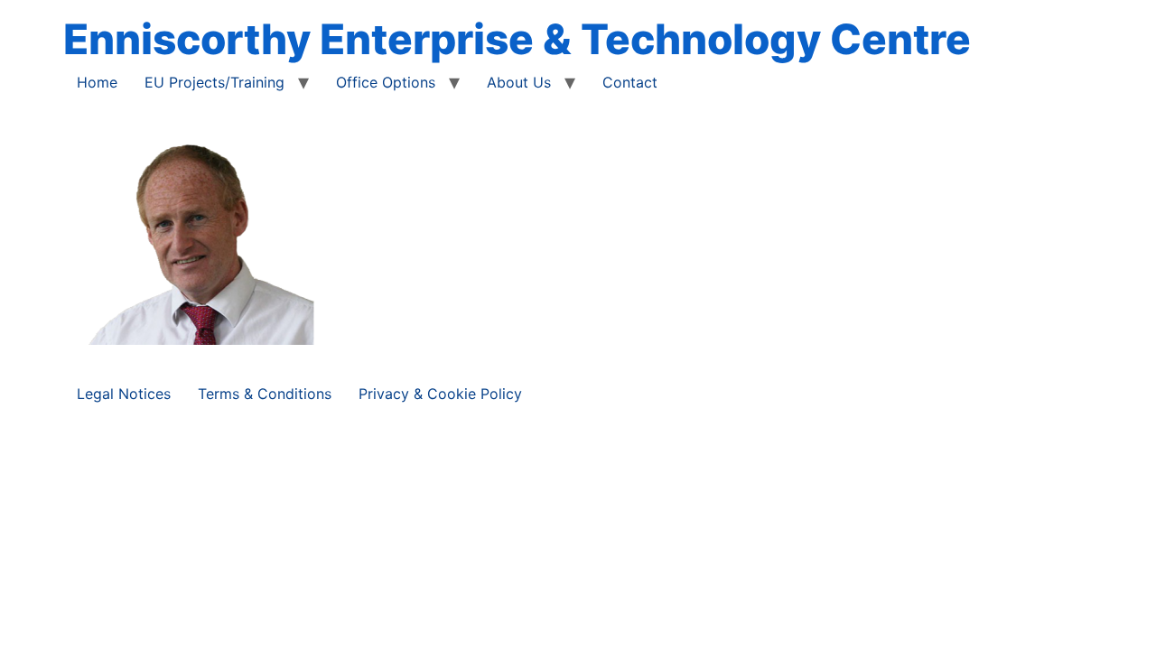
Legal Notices (124, 394)
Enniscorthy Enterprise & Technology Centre (517, 39)
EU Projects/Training (214, 82)
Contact (629, 82)
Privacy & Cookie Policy (440, 394)
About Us (519, 82)
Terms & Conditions (264, 394)
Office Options (385, 82)
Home (97, 82)
